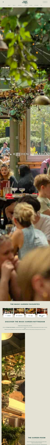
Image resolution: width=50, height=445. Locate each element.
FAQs (41, 5)
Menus (9, 5)
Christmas (25, 5)
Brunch (14, 5)
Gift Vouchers (36, 5)
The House (30, 5)
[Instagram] (3, 1)
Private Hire (19, 5)
